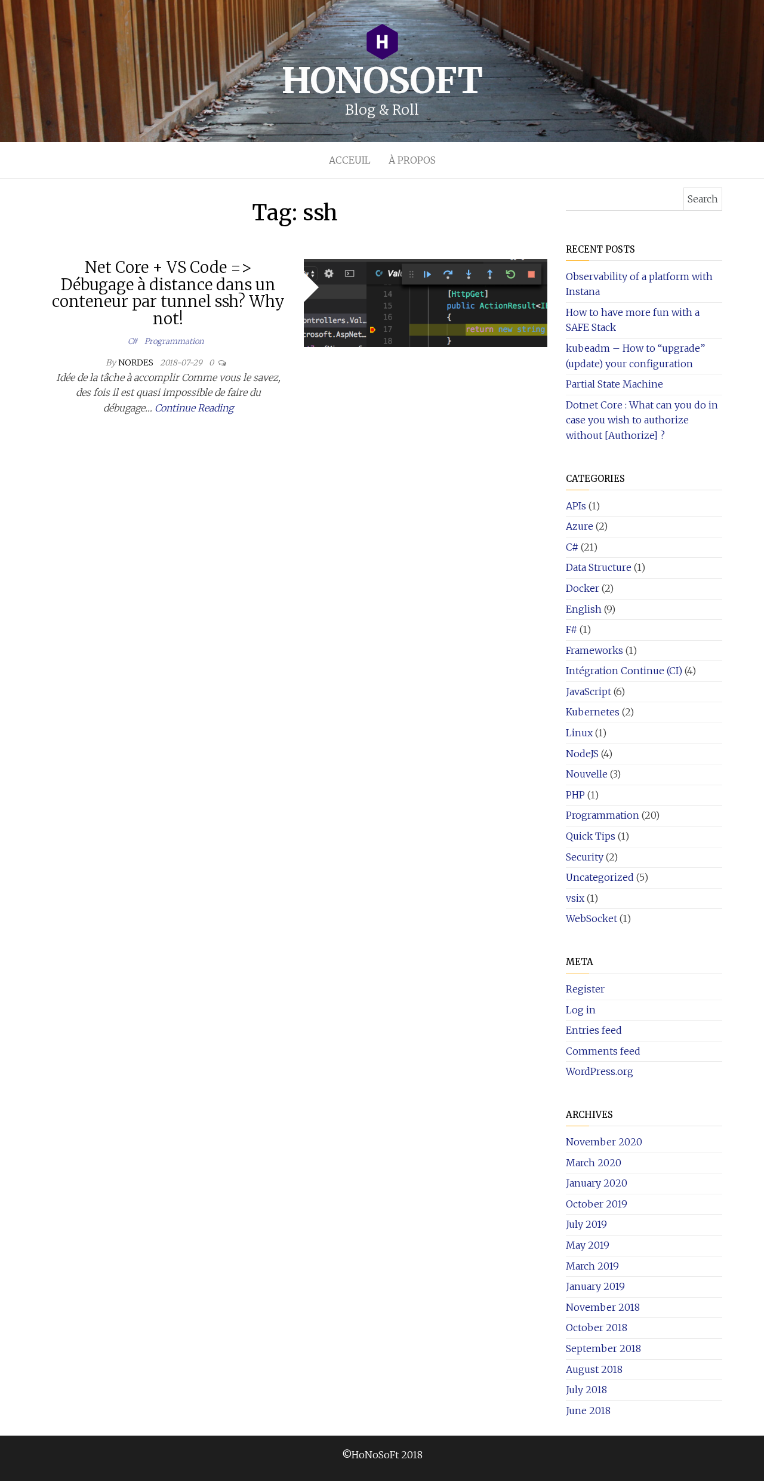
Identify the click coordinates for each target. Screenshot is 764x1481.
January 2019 (595, 1286)
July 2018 (586, 1390)
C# (132, 341)
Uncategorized (600, 877)
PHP (575, 795)
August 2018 (594, 1369)
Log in (581, 1010)
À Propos (412, 160)
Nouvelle (587, 774)
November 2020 (604, 1142)
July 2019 (586, 1224)
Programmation (174, 341)
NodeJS (582, 754)
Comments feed (603, 1051)
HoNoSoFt (382, 80)
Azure (579, 526)
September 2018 (603, 1348)
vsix (575, 898)
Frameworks (594, 650)
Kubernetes (593, 712)
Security (584, 857)
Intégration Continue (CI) (624, 671)
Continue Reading (194, 408)
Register (585, 989)
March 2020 (593, 1163)
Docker (582, 588)
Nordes (136, 362)
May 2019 (587, 1245)
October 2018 (596, 1327)
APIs (576, 506)
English (584, 609)
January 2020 (596, 1183)
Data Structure (598, 567)
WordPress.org (599, 1071)
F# (571, 629)
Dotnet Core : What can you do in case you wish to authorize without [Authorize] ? (642, 420)
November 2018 (603, 1307)
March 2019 (592, 1266)
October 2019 (596, 1204)
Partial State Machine (614, 384)
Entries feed (594, 1030)
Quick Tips (590, 836)
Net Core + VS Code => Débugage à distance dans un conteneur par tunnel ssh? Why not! (168, 292)
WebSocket (591, 918)
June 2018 (588, 1411)
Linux (579, 733)
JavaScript (588, 692)
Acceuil (350, 160)
